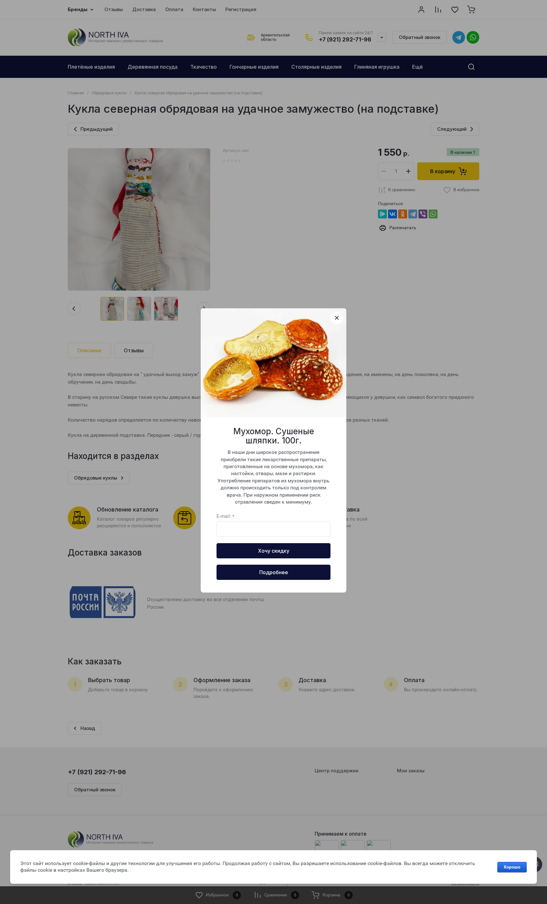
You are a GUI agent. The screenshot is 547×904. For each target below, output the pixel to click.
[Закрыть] (336, 317)
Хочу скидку (273, 551)
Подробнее (273, 572)
